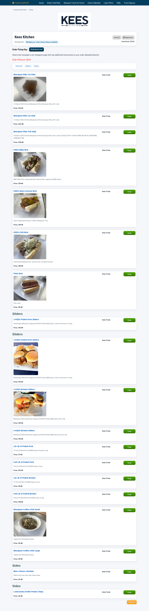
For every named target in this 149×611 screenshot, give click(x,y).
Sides (36, 66)
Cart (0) (117, 37)
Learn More (108, 2)
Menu (31, 10)
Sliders (28, 66)
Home (41, 2)
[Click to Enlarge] (30, 89)
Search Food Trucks (20, 10)
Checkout (131, 602)
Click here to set (36, 49)
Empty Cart (129, 37)
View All (19, 66)
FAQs (119, 2)
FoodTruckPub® (22, 2)
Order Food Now (53, 2)
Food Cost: (126, 41)
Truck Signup (129, 2)
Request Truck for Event (74, 2)
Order (130, 75)
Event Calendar (94, 2)
